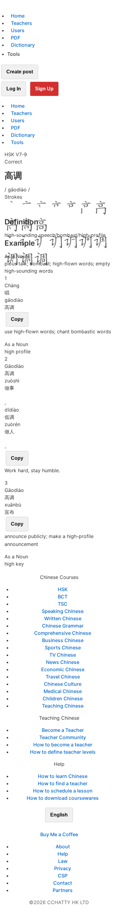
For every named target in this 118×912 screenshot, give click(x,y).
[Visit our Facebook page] (48, 827)
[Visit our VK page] (62, 827)
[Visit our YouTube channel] (69, 827)
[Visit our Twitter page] (55, 827)
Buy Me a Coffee (59, 834)
